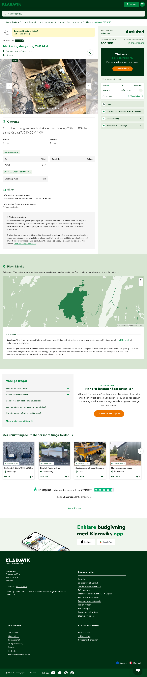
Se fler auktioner (21, 34)
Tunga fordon (35, 22)
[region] (73, 301)
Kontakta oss (84, 632)
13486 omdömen (83, 497)
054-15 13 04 (21, 586)
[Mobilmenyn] (142, 4)
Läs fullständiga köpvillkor (25, 244)
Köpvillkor (82, 579)
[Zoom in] (141, 280)
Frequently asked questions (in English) (95, 594)
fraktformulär (123, 340)
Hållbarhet (12, 651)
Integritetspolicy (15, 643)
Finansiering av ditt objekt (89, 601)
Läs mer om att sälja (107, 414)
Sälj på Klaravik (121, 69)
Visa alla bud (135, 96)
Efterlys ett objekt (86, 616)
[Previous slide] (9, 86)
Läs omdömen (73, 508)
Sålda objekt (11, 22)
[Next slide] (88, 86)
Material (32, 673)
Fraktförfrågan (84, 605)
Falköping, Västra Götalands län (19, 51)
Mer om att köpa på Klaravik (19, 421)
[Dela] (90, 53)
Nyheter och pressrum (88, 640)
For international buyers (88, 597)
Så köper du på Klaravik (88, 583)
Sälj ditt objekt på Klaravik (89, 586)
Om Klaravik (13, 632)
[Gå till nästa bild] (140, 451)
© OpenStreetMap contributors (130, 326)
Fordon (23, 22)
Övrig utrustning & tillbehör (80, 22)
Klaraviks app (84, 608)
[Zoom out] (141, 284)
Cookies (11, 647)
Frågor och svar (85, 590)
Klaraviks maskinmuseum (19, 654)
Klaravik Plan (13, 636)
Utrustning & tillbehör (54, 22)
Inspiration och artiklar (88, 612)
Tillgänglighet (14, 640)
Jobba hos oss (84, 636)
